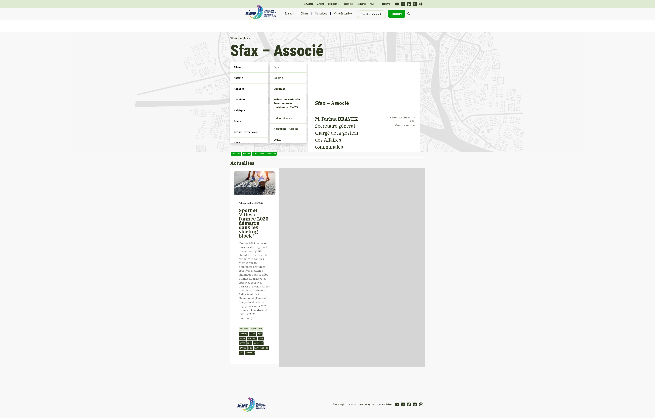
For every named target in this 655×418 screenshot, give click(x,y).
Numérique (321, 13)
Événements (333, 4)
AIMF (372, 4)
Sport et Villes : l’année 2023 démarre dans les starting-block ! (254, 223)
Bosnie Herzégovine (246, 132)
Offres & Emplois (339, 404)
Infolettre (386, 4)
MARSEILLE (258, 343)
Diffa (261, 338)
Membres (362, 4)
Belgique (239, 110)
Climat (304, 13)
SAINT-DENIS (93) (261, 348)
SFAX (241, 353)
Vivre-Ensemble (343, 13)
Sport (260, 329)
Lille (249, 343)
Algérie (238, 77)
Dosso (242, 343)
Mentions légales (366, 404)
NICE (250, 348)
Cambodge (244, 334)
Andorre (239, 88)
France (252, 334)
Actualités (308, 4)
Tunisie (242, 338)
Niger (260, 334)
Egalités (289, 13)
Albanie (238, 67)
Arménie (239, 99)
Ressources (348, 4)
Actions (320, 4)
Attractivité (244, 329)
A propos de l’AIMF (385, 404)
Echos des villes (246, 203)
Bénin (237, 121)
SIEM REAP (250, 353)
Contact (352, 404)
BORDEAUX (252, 338)
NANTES (243, 348)
